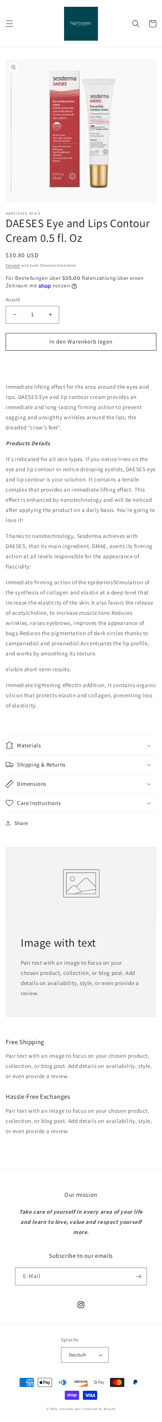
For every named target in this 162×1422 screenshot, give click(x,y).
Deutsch (77, 1355)
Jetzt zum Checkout (81, 363)
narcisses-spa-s (71, 1409)
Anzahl (13, 299)
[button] (9, 23)
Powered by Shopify (100, 1409)
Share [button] (21, 823)
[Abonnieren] (138, 1276)
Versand (13, 265)
